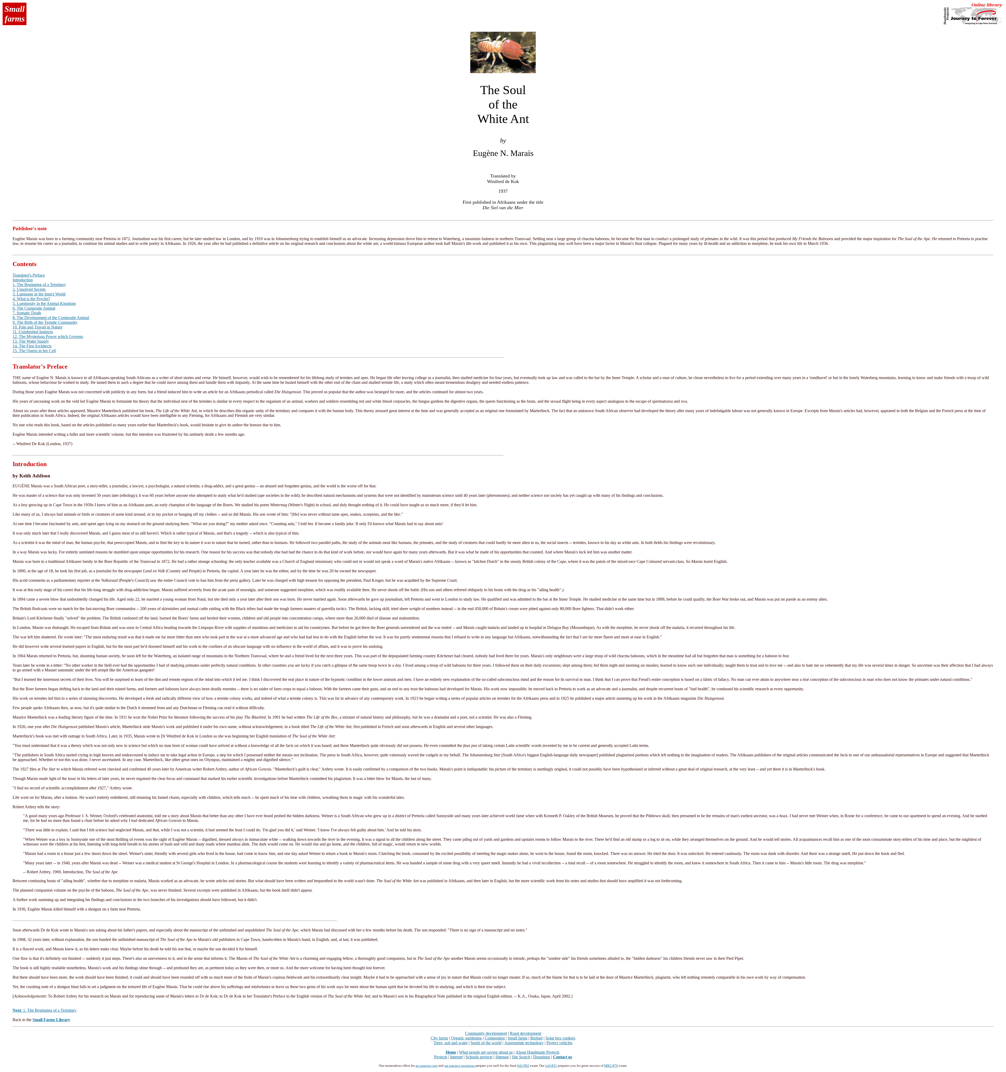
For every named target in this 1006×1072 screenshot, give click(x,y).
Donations (541, 1057)
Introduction (23, 280)
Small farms (517, 1038)
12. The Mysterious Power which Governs (48, 336)
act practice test (426, 1066)
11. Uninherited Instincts (33, 332)
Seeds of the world (486, 1043)
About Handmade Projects (537, 1052)
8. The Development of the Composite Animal (51, 317)
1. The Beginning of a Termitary (39, 284)
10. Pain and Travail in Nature (37, 327)
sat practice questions (459, 1066)
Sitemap (502, 1057)
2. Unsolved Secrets (29, 289)
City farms (439, 1038)
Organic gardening (466, 1038)
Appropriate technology (524, 1043)
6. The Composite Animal (34, 308)
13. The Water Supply (31, 341)
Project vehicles (559, 1043)
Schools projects (479, 1057)
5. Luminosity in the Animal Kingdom (44, 303)
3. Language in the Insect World (39, 294)
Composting (495, 1038)
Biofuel (536, 1038)
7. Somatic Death (27, 313)
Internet (456, 1057)
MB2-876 (611, 1066)
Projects (440, 1057)
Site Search (521, 1057)
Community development (486, 1033)
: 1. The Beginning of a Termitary (44, 1010)
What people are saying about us (486, 1052)
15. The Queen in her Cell (34, 350)
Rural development (525, 1033)
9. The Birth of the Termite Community (45, 322)
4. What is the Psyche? (31, 299)
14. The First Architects (32, 346)
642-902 (523, 1066)
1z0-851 (551, 1066)
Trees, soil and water (451, 1043)
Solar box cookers (560, 1038)
